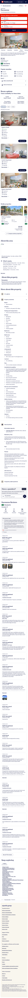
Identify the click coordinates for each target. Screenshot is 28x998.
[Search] (24, 496)
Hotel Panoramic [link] (6, 874)
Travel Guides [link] (4, 977)
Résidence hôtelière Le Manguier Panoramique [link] (12, 880)
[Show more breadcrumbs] (2, 899)
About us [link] (4, 973)
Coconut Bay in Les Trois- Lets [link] (9, 876)
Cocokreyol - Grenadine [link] (7, 894)
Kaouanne (6, 19)
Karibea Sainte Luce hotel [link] (8, 889)
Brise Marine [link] (5, 895)
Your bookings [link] (4, 934)
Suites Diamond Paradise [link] (7, 871)
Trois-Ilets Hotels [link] (7, 899)
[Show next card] (26, 41)
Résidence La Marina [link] (7, 884)
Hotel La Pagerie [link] (6, 881)
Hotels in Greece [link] (5, 923)
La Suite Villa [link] (5, 891)
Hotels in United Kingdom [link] (7, 912)
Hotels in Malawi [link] (5, 916)
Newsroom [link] (4, 948)
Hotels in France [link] (5, 925)
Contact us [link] (4, 938)
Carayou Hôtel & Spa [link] (6, 882)
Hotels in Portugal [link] (5, 927)
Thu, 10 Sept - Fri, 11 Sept (9, 23)
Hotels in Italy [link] (4, 929)
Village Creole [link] (5, 867)
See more (3, 273)
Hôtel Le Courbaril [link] (6, 875)
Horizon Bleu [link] (5, 877)
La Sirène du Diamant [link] (7, 878)
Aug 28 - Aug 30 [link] (7, 102)
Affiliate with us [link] (5, 946)
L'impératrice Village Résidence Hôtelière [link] (11, 883)
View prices (22, 141)
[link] (26, 6)
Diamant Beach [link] (5, 872)
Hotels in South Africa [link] (6, 910)
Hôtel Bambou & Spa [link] (6, 890)
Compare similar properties (15, 233)
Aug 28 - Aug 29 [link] (20, 98)
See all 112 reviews (5, 65)
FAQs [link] (3, 936)
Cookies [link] (3, 964)
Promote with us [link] (5, 952)
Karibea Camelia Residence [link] (8, 868)
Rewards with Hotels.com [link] (7, 979)
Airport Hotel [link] (5, 887)
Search (14, 30)
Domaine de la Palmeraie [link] (7, 888)
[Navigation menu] (25, 1)
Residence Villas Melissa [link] (7, 885)
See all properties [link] (7, 5)
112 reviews (4, 507)
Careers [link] (3, 975)
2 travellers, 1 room (8, 27)
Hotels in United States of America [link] (8, 914)
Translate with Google (6, 597)
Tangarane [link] (4, 870)
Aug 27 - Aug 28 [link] (7, 98)
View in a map (5, 257)
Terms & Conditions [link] (6, 959)
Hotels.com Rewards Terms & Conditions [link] (10, 968)
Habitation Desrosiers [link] (7, 892)
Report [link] (5, 531)
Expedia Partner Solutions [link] (7, 950)
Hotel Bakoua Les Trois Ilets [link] (8, 869)
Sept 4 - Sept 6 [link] (21, 102)
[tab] (4, 863)
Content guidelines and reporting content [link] (10, 966)
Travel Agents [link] (4, 954)
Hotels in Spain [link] (5, 918)
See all (2, 78)
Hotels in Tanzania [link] (5, 920)
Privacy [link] (3, 962)
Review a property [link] (5, 940)
